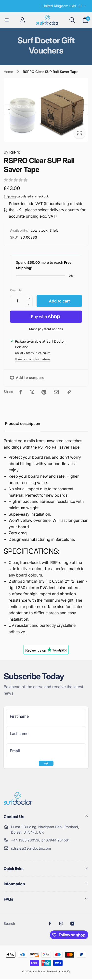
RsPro (12, 152)
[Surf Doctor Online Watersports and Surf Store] (18, 803)
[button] (6, 20)
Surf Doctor (39, 971)
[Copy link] (68, 392)
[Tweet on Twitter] (32, 392)
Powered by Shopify (58, 971)
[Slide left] (9, 110)
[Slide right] (83, 110)
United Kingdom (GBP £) (62, 6)
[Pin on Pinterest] (43, 392)
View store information (32, 359)
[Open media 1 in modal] (46, 110)
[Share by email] (56, 392)
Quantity (16, 290)
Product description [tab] (22, 423)
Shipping (10, 196)
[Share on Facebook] (20, 392)
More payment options (46, 329)
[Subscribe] (46, 763)
